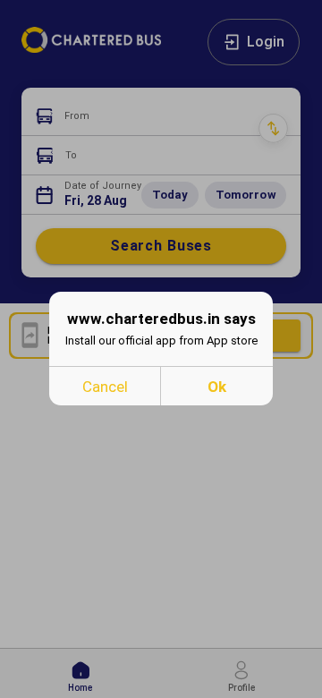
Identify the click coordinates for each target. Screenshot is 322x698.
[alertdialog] (161, 348)
